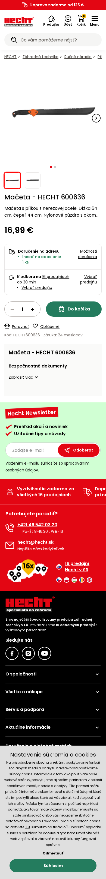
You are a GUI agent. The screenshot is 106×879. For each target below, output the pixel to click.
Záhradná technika (40, 56)
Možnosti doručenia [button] (87, 254)
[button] (51, 21)
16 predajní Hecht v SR (77, 567)
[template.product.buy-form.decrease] (12, 309)
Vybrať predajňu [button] (88, 279)
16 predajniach (55, 276)
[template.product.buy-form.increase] (32, 309)
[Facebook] (11, 653)
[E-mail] (9, 545)
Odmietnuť (53, 853)
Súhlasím (53, 865)
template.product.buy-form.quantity (22, 309)
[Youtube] (44, 653)
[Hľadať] (14, 41)
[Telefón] (9, 528)
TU (27, 827)
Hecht (10, 56)
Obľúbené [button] (50, 326)
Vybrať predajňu (36, 287)
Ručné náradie (78, 56)
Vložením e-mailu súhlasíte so (47, 467)
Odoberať (83, 450)
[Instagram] (28, 653)
